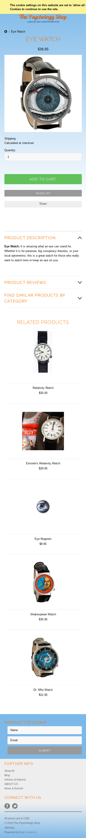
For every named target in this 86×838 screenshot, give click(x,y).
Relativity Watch (43, 388)
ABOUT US (11, 784)
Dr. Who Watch (43, 689)
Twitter (15, 806)
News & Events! (13, 788)
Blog (7, 775)
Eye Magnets (43, 538)
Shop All (9, 770)
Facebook (7, 806)
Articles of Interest (15, 779)
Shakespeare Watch (43, 614)
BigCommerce (28, 832)
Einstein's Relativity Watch (43, 463)
